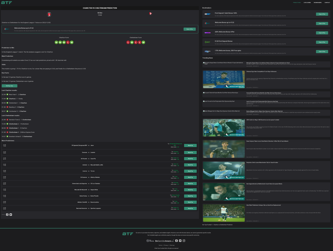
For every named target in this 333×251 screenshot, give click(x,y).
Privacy (166, 245)
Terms (160, 245)
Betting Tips (9, 86)
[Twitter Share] (11, 214)
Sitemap (172, 245)
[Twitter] (180, 241)
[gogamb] (164, 241)
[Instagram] (184, 241)
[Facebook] (176, 241)
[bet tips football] (6, 2)
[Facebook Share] (7, 214)
